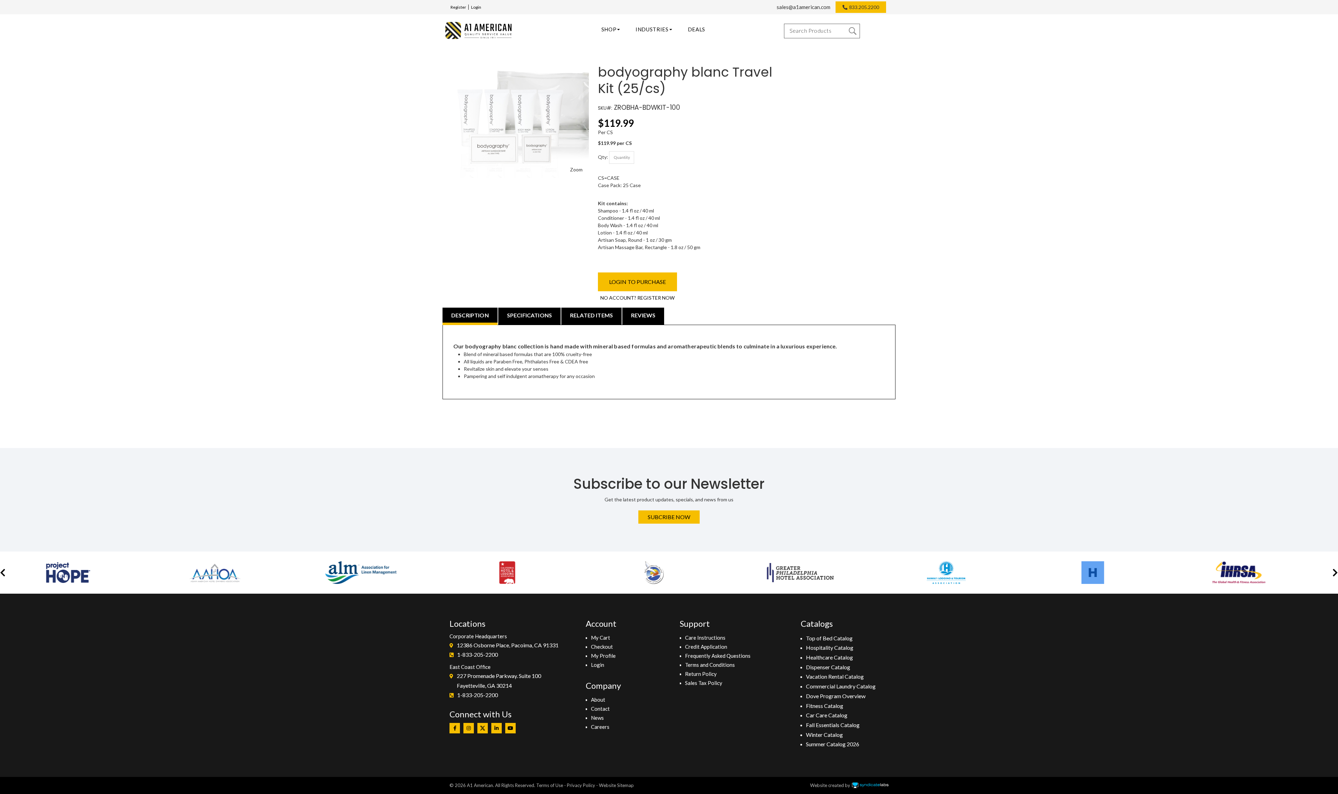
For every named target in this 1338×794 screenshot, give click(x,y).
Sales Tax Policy (703, 683)
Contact (600, 709)
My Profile (603, 656)
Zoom (576, 169)
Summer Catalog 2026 (832, 744)
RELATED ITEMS (591, 315)
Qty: (603, 157)
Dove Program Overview (836, 696)
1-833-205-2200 (477, 654)
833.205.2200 (864, 7)
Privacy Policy (581, 785)
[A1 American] (478, 30)
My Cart (600, 637)
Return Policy (701, 674)
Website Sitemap (616, 785)
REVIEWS (643, 315)
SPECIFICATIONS (529, 315)
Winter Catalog (824, 734)
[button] (3, 572)
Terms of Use (549, 785)
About (598, 699)
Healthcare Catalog (829, 657)
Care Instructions (705, 637)
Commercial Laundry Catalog (841, 686)
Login (476, 7)
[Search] (852, 31)
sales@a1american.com (803, 7)
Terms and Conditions (710, 665)
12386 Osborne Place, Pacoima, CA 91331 (508, 645)
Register (458, 7)
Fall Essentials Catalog (833, 725)
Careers (600, 727)
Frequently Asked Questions (718, 656)
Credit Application (706, 646)
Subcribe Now (669, 517)
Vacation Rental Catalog (835, 676)
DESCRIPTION (470, 315)
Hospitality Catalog (829, 647)
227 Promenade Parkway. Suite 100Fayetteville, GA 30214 (499, 680)
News (597, 718)
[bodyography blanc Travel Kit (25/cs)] (518, 68)
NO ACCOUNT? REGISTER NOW (637, 298)
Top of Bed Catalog (829, 638)
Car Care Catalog (826, 715)
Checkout (602, 646)
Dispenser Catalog (828, 667)
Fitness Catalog (824, 705)
